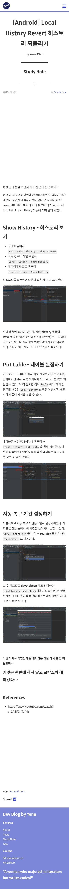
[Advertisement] (34, 137)
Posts (6, 834)
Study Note (9, 839)
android (14, 791)
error (22, 791)
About (6, 830)
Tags (5, 843)
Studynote (60, 92)
